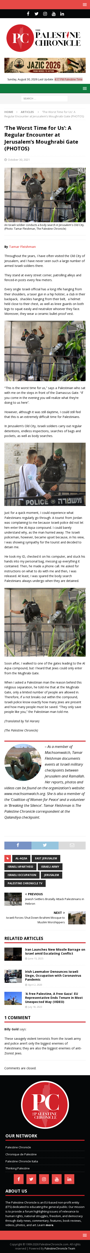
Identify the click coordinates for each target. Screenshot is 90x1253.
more (49, 1225)
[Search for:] (44, 98)
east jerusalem (46, 858)
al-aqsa (21, 858)
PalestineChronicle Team (60, 1248)
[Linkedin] (62, 13)
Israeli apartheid (20, 867)
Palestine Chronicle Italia (21, 1161)
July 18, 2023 (35, 1006)
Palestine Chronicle (18, 1147)
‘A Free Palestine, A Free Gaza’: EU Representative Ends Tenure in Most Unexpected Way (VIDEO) (54, 998)
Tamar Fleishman (22, 247)
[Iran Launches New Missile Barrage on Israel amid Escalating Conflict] (13, 954)
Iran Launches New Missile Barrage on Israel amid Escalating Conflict (55, 951)
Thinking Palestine (17, 1168)
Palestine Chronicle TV (25, 883)
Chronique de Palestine (21, 1154)
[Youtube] (53, 13)
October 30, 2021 (19, 160)
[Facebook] (28, 13)
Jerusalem (51, 875)
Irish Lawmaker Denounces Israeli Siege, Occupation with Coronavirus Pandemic (53, 975)
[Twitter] (36, 13)
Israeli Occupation (22, 875)
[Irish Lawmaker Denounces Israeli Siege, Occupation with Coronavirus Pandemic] (13, 976)
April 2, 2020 (35, 984)
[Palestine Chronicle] (45, 1126)
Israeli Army (50, 867)
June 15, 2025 (35, 958)
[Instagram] (45, 13)
